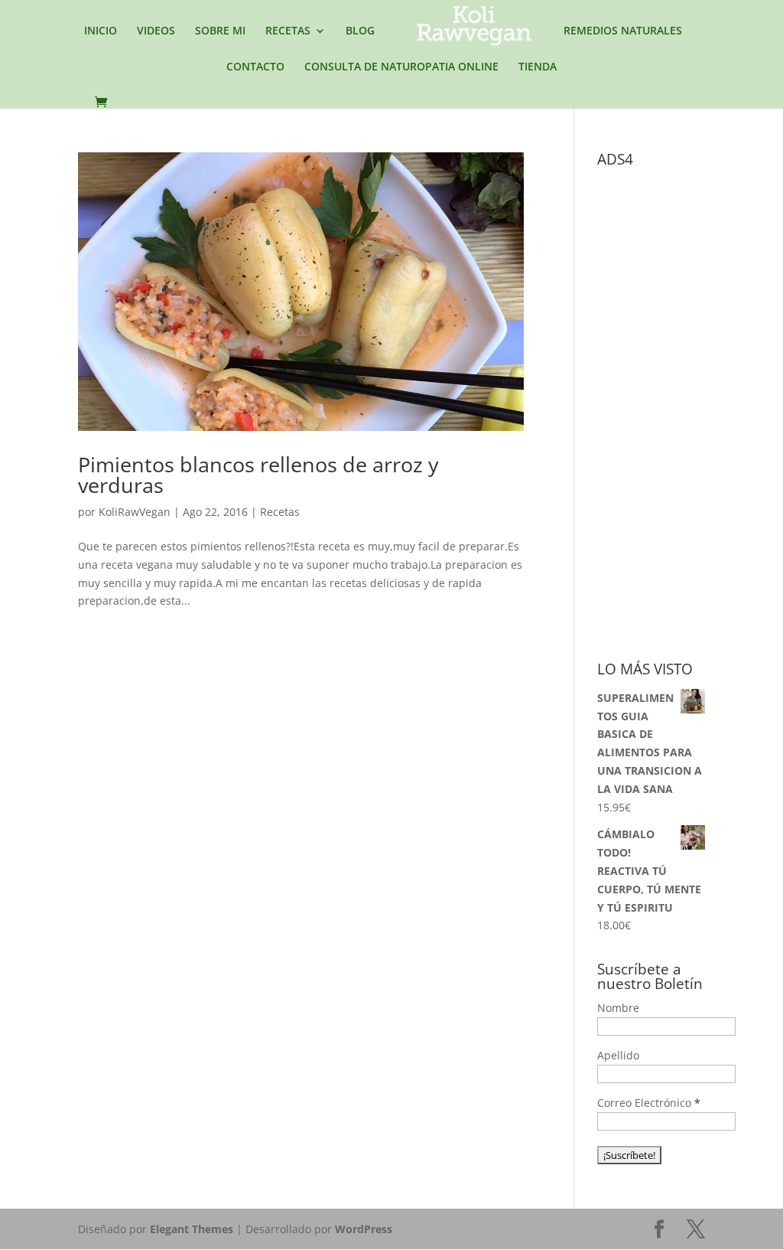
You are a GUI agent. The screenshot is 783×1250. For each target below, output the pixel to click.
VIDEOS (156, 31)
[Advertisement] (690, 404)
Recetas (280, 511)
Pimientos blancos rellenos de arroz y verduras (258, 474)
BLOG (360, 31)
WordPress (363, 1229)
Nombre (618, 1007)
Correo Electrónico (648, 1102)
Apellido (618, 1055)
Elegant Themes (191, 1229)
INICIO (100, 31)
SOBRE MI (220, 31)
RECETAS (287, 31)
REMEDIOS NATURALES (623, 31)
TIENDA (537, 67)
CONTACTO (255, 67)
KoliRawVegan (135, 511)
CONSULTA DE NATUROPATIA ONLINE (401, 67)
